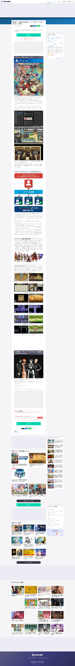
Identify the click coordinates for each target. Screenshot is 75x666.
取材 (49, 520)
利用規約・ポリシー (35, 657)
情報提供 (40, 657)
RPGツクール (52, 41)
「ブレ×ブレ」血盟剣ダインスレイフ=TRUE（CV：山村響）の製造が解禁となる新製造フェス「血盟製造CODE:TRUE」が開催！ (57, 633)
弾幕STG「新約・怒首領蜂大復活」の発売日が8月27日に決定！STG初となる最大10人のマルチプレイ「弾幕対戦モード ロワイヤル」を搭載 (17, 533)
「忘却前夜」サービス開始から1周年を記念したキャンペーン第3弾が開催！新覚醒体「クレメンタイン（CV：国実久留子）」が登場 (44, 633)
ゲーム (54, 1)
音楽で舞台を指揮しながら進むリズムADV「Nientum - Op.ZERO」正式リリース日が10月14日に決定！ (17, 545)
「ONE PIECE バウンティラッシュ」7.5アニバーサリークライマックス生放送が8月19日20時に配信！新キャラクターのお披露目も (44, 607)
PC (56, 38)
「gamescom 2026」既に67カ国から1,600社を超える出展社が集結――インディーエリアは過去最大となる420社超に (40, 533)
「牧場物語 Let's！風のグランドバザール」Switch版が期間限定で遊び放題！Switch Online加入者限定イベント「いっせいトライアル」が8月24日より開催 (44, 620)
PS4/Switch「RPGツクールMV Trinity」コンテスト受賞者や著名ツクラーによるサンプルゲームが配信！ (37, 465)
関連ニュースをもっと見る (28, 500)
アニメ (49, 516)
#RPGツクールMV (16, 432)
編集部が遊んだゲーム (56, 524)
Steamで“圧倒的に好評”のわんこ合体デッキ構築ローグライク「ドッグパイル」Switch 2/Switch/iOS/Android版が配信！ (31, 607)
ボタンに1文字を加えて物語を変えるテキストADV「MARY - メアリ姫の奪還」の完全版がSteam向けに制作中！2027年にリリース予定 (31, 595)
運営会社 (46, 657)
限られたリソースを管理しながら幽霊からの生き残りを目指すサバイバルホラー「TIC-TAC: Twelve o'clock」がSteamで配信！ (57, 607)
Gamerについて (30, 657)
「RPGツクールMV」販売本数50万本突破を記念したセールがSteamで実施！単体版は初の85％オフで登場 (20, 465)
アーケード (54, 511)
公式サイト (55, 44)
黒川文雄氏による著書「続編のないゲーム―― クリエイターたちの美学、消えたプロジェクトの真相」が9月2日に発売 (29, 557)
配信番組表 (69, 1)
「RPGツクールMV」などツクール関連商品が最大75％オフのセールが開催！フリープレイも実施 (20, 496)
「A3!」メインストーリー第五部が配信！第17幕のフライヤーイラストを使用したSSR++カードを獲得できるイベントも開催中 (17, 620)
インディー (50, 511)
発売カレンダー (65, 1)
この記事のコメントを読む (29, 38)
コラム (49, 522)
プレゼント (53, 526)
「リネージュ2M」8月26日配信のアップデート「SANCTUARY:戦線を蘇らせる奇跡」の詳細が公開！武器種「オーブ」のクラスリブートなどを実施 (57, 620)
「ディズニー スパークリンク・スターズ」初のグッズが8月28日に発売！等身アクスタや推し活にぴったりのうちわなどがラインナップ (18, 633)
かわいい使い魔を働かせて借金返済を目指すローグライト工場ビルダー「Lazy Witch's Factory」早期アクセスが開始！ (31, 633)
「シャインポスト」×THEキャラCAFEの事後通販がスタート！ (44, 594)
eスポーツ (53, 518)
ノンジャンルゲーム (53, 40)
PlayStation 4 (60, 38)
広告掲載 (43, 657)
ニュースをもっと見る (29, 562)
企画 (52, 522)
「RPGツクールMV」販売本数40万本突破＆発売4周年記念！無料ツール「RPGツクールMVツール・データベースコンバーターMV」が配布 (20, 480)
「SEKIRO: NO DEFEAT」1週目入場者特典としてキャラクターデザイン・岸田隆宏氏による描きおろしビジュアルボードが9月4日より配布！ (28, 545)
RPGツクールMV (51, 34)
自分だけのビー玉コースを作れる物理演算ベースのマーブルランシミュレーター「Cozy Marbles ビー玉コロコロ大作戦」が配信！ (28, 533)
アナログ (58, 511)
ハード (61, 511)
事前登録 (52, 509)
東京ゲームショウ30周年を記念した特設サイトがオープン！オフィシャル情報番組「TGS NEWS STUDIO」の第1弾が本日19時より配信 (17, 557)
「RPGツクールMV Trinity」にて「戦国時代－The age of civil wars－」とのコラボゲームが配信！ (37, 496)
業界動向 (50, 518)
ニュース (48, 1)
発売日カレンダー (51, 524)
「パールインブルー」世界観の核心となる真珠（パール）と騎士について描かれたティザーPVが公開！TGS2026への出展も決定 (40, 557)
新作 (49, 509)
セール (49, 526)
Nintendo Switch (53, 38)
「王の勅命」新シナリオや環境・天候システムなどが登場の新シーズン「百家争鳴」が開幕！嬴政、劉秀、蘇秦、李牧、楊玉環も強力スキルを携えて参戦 (57, 595)
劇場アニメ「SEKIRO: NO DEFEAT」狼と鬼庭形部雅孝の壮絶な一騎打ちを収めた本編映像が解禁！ (17, 595)
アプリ (59, 1)
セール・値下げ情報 (14, 453)
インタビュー (57, 520)
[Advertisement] (37, 10)
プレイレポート (53, 520)
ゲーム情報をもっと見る (59, 58)
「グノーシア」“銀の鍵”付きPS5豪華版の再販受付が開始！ (40, 544)
